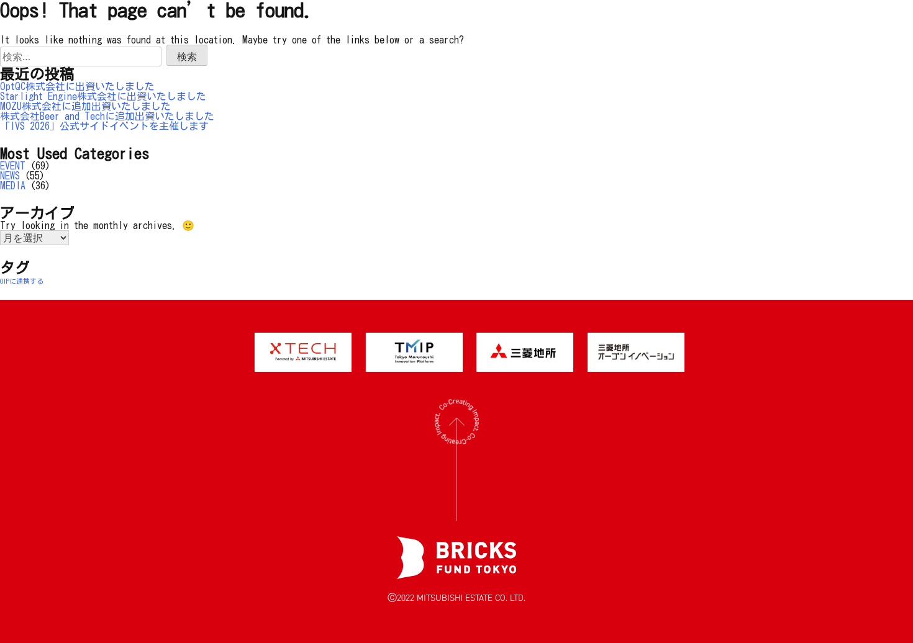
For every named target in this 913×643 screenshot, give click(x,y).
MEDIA (12, 186)
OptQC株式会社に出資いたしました (77, 86)
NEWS (10, 176)
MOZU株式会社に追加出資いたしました (85, 106)
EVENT (12, 166)
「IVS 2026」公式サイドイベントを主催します (104, 126)
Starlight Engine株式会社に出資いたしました (103, 96)
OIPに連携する (21, 281)
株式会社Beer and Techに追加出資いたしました (107, 116)
